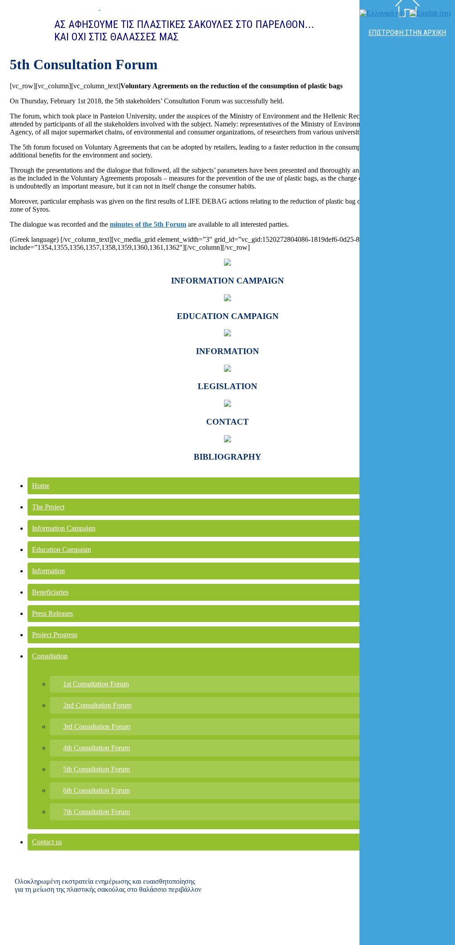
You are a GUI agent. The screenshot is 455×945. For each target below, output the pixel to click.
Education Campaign (61, 549)
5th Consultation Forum (96, 769)
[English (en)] (430, 13)
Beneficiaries (50, 592)
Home (40, 485)
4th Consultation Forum (96, 748)
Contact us (47, 842)
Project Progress (54, 634)
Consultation (50, 656)
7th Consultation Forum (96, 811)
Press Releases (52, 613)
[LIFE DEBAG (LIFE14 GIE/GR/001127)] (62, 7)
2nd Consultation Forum (97, 705)
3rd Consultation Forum (96, 726)
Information (48, 571)
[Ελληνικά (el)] (382, 13)
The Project (48, 507)
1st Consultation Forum (96, 684)
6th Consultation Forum (96, 790)
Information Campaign (64, 528)
